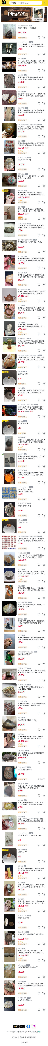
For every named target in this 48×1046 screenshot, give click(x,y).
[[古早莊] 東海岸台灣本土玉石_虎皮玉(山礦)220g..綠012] (9, 690)
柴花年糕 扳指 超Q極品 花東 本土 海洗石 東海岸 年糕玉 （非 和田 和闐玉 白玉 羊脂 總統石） (31, 671)
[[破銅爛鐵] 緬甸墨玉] (9, 657)
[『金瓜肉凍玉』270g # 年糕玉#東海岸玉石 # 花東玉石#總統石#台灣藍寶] (9, 559)
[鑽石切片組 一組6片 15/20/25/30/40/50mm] (9, 493)
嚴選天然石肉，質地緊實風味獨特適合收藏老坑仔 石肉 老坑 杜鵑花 (31, 787)
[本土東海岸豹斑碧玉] (9, 773)
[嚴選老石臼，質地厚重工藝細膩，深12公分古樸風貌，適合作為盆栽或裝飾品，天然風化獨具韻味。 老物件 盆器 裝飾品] (9, 443)
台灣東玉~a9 (22, 852)
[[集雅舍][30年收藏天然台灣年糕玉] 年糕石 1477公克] (9, 756)
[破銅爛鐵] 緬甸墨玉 (25, 654)
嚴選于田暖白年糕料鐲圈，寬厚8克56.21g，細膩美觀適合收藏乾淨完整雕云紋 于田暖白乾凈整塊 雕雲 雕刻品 (31, 193)
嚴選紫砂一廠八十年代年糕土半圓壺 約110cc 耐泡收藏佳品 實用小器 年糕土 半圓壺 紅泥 (31, 292)
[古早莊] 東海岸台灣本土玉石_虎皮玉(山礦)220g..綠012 (31, 688)
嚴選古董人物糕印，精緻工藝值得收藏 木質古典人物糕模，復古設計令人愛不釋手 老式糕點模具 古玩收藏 (31, 902)
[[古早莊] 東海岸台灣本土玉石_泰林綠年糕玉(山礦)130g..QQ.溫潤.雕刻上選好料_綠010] (9, 229)
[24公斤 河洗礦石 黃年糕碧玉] (9, 971)
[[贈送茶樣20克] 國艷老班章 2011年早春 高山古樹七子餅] (9, 180)
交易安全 (24, 1042)
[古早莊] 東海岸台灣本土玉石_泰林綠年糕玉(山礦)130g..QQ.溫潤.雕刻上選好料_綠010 (31, 226)
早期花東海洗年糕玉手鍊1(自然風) (30, 242)
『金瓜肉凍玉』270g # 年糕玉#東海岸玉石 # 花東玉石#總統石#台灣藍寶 (31, 556)
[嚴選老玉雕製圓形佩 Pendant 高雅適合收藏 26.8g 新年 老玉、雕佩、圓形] (9, 476)
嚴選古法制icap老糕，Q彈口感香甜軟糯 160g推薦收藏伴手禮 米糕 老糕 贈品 (31, 737)
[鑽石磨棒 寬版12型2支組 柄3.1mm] (9, 839)
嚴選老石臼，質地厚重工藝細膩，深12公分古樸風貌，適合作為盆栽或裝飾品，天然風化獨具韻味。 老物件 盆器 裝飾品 (31, 441)
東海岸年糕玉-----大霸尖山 (27, 28)
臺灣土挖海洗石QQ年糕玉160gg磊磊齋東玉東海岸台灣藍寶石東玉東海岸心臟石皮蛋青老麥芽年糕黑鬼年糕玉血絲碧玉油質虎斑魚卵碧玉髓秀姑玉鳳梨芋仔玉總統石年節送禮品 (31, 984)
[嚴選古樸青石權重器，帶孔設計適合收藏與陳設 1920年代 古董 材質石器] (9, 394)
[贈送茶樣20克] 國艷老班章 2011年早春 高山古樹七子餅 (31, 177)
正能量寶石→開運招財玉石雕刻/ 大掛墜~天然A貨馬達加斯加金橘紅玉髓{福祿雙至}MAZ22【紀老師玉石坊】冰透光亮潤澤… (31, 127)
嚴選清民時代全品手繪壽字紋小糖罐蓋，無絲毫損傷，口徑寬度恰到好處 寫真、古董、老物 (31, 820)
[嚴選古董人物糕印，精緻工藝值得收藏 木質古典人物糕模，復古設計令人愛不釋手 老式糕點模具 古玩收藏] (9, 905)
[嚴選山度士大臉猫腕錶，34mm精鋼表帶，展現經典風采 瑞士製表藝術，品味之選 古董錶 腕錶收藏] (9, 888)
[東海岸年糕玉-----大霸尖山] (9, 31)
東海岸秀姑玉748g (24, 506)
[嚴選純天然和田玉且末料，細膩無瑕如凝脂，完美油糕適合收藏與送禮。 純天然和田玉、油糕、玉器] (9, 592)
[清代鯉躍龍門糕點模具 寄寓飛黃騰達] (9, 938)
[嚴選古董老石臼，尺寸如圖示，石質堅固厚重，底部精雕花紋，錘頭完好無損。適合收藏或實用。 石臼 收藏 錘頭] (9, 575)
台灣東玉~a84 (23, 374)
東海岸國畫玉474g (24, 160)
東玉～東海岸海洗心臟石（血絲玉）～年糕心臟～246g (31, 605)
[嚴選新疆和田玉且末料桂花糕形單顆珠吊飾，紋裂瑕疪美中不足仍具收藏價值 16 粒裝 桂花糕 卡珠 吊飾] (9, 641)
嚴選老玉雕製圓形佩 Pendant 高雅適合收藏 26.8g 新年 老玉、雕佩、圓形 (31, 474)
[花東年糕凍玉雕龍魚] (9, 1004)
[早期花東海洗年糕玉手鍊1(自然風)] (9, 246)
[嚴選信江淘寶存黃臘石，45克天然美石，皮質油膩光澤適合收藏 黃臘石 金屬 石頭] (9, 806)
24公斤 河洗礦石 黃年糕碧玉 (28, 967)
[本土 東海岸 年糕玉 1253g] (9, 723)
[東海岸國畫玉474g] (9, 163)
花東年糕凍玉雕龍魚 (25, 1000)
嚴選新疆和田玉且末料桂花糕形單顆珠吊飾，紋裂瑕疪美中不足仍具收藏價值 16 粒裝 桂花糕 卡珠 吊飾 (31, 638)
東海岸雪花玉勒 (23, 918)
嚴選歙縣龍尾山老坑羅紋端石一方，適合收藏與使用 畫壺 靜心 (31, 457)
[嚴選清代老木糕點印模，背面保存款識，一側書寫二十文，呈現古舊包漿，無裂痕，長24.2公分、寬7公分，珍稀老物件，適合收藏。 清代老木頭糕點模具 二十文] (9, 213)
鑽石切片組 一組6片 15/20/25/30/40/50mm (25, 490)
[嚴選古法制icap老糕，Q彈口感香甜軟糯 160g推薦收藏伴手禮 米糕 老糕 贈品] (9, 740)
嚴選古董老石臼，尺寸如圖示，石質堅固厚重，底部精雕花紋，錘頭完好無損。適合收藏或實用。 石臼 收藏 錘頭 (31, 572)
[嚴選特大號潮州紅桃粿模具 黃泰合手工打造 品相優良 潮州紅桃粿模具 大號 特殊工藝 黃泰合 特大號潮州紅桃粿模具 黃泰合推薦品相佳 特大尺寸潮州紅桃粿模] (9, 81)
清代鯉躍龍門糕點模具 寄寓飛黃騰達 (30, 934)
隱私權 (22, 1037)
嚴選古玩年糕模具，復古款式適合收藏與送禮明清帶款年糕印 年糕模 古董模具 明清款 (31, 111)
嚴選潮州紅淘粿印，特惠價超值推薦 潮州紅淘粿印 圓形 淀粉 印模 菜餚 (31, 704)
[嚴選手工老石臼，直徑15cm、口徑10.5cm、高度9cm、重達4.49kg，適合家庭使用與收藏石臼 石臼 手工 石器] (9, 954)
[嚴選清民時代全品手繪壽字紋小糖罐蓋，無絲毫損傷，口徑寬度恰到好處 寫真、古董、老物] (9, 822)
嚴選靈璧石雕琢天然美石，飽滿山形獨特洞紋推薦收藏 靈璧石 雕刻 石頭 (31, 622)
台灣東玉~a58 (23, 423)
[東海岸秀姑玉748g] (9, 509)
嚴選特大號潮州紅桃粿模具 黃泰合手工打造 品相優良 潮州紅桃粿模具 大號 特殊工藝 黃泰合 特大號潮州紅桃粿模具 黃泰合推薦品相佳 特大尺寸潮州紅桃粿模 (31, 78)
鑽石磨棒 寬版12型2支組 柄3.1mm (30, 835)
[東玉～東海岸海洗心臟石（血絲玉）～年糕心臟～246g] (9, 608)
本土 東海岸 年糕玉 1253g (27, 720)
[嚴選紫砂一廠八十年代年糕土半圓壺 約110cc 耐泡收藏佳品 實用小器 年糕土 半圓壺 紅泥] (9, 295)
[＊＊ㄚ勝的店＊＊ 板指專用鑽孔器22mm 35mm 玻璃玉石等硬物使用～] (9, 48)
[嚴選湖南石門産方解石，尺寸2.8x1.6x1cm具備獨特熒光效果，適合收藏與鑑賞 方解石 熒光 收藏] (9, 328)
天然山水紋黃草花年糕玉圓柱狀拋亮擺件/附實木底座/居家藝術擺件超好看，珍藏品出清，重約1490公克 (31, 342)
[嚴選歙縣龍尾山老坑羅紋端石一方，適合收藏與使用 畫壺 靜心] (9, 460)
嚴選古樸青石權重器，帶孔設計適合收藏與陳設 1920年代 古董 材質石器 (31, 391)
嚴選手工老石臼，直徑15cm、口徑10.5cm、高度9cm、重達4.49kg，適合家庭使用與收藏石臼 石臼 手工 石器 (31, 951)
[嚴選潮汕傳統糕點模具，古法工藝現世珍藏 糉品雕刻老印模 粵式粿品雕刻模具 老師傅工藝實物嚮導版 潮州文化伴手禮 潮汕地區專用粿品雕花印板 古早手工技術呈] (9, 147)
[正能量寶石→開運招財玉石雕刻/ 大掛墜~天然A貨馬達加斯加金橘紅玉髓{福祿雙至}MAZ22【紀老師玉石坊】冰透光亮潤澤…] (9, 130)
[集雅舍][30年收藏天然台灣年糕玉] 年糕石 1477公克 (31, 754)
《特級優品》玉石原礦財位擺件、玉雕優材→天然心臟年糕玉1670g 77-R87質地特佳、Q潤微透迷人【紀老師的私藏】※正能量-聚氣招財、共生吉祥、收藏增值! (31, 358)
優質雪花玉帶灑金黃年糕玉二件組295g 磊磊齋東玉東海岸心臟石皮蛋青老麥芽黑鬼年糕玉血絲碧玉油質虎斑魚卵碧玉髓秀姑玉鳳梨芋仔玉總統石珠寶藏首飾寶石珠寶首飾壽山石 (31, 95)
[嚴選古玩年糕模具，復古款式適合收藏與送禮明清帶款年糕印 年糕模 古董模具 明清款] (9, 114)
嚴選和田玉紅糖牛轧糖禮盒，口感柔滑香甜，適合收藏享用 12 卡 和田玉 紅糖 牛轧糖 (31, 309)
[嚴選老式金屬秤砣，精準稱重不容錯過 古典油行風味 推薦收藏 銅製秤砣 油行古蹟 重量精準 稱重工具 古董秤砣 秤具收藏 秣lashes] (9, 262)
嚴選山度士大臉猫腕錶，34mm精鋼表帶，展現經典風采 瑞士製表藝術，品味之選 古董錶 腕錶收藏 (31, 886)
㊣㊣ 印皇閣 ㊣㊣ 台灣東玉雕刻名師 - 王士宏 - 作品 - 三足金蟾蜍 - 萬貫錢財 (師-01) (31, 408)
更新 (39, 1032)
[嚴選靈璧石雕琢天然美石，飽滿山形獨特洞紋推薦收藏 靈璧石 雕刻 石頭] (9, 625)
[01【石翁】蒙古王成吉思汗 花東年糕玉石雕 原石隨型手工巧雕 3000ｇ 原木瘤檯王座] (9, 64)
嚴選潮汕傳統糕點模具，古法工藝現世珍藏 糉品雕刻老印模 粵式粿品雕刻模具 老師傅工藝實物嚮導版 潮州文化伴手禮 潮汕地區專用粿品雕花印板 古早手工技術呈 (31, 144)
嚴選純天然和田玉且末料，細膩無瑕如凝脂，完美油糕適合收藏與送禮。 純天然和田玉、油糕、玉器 (31, 589)
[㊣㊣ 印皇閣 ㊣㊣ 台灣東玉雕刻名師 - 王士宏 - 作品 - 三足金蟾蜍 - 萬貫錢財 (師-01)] (9, 410)
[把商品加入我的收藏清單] (39, 37)
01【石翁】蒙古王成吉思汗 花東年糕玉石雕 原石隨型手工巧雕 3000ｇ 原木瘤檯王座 (31, 62)
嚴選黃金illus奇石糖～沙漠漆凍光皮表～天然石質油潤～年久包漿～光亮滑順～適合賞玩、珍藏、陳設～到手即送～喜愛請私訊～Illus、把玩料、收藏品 (31, 276)
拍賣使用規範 (31, 1037)
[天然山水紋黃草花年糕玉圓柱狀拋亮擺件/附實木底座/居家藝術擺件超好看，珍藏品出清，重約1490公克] (9, 344)
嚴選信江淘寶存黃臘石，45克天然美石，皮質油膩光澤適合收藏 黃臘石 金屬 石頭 (31, 803)
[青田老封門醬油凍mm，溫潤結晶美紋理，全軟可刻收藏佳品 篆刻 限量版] (9, 872)
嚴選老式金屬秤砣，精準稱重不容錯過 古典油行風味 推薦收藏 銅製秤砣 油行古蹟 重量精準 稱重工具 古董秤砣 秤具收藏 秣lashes (31, 259)
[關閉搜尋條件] (19, 3)
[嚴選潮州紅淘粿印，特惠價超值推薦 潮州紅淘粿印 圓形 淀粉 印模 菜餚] (9, 707)
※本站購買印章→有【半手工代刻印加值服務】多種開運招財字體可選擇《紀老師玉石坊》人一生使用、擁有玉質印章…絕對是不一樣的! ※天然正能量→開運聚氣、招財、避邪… (31, 539)
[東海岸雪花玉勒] (9, 921)
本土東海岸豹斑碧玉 (25, 769)
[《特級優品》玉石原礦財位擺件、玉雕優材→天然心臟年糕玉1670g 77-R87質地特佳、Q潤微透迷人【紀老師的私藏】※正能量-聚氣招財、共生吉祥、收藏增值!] (9, 361)
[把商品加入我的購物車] (43, 37)
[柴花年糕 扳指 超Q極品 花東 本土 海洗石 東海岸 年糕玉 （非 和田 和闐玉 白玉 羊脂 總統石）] (9, 674)
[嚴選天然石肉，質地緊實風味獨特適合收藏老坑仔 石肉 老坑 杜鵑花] (9, 789)
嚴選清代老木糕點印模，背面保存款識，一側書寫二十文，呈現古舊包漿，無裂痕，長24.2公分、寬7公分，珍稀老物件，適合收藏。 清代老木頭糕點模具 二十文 (31, 210)
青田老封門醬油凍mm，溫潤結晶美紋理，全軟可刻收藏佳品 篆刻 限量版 (31, 869)
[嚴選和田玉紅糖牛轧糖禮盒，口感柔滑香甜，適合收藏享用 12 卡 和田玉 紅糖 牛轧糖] (9, 311)
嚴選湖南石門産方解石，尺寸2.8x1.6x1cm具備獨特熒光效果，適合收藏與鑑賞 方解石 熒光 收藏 (31, 325)
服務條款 (14, 1037)
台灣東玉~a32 (23, 522)
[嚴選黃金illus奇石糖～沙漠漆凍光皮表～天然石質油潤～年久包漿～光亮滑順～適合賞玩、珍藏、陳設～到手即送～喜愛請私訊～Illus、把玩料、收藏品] (9, 278)
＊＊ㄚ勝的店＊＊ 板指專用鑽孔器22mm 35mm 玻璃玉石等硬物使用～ (31, 45)
